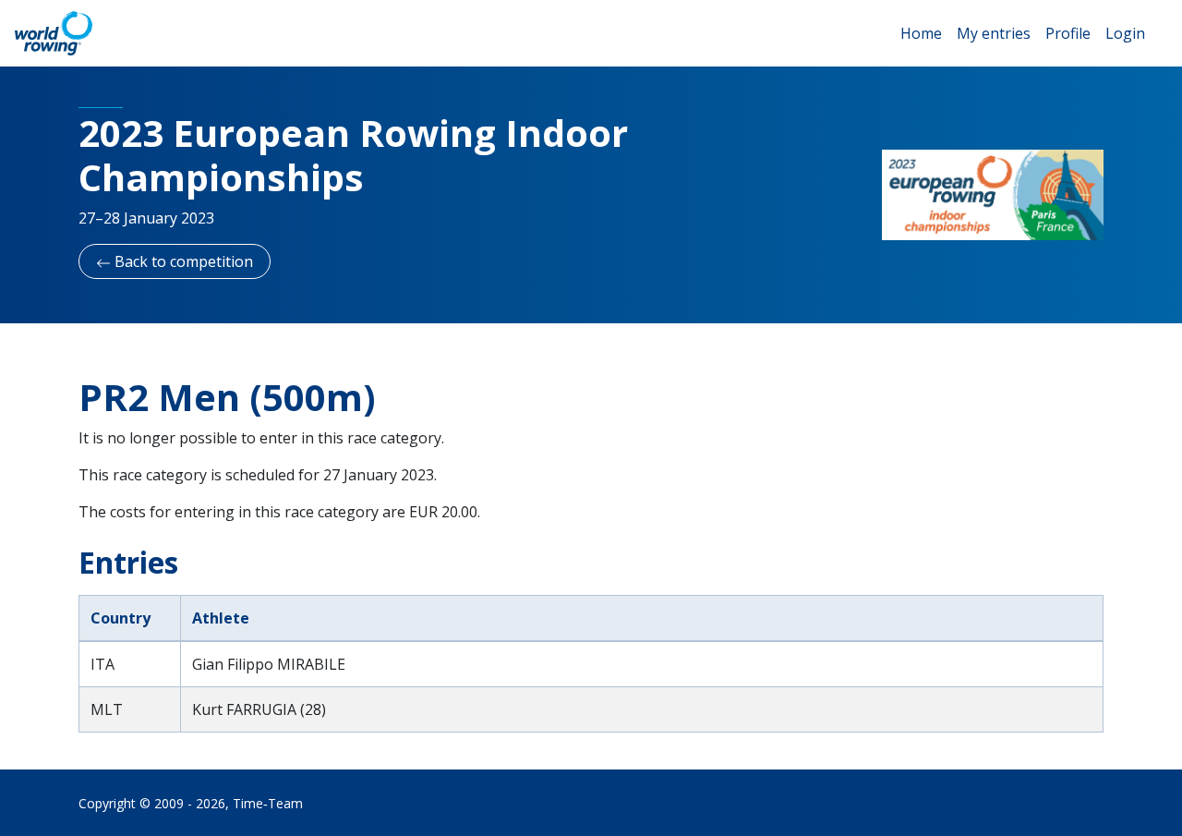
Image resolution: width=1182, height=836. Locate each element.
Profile (1068, 33)
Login (1125, 33)
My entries (994, 33)
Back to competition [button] (182, 261)
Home (921, 33)
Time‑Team (268, 803)
